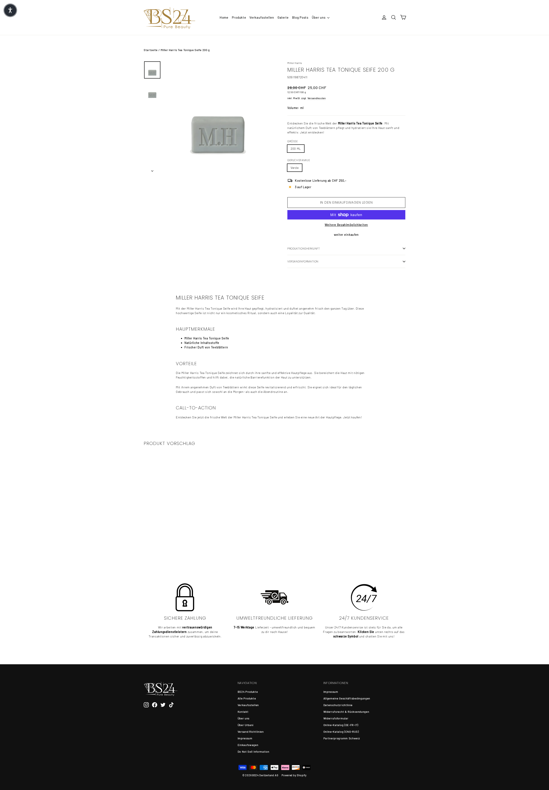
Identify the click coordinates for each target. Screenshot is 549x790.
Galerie (283, 17)
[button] (10, 10)
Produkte (239, 17)
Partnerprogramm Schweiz (341, 738)
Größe (292, 141)
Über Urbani (246, 725)
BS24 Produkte (248, 691)
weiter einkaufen (346, 234)
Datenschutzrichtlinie (338, 705)
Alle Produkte (247, 698)
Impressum (245, 738)
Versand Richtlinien (251, 731)
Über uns (319, 17)
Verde (295, 168)
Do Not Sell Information (253, 751)
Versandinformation (302, 261)
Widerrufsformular (335, 718)
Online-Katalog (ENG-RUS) (341, 731)
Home (224, 17)
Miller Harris (294, 62)
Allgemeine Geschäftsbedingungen (346, 698)
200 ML (296, 148)
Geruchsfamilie (298, 160)
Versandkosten (317, 98)
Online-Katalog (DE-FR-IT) (341, 725)
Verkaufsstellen (261, 17)
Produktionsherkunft (303, 248)
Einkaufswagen (248, 745)
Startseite (151, 50)
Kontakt (243, 711)
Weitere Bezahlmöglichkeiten (346, 225)
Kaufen (174, 546)
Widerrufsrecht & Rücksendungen (346, 711)
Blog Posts (300, 17)
